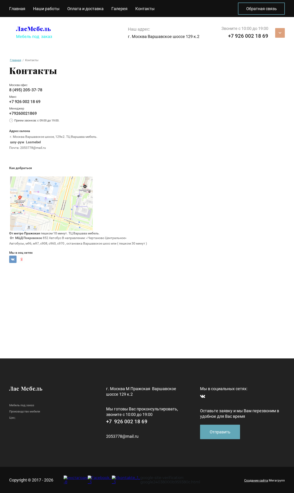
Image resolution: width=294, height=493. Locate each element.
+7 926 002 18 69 (24, 101)
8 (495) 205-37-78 (25, 89)
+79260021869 (23, 113)
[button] (220, 432)
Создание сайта (256, 480)
